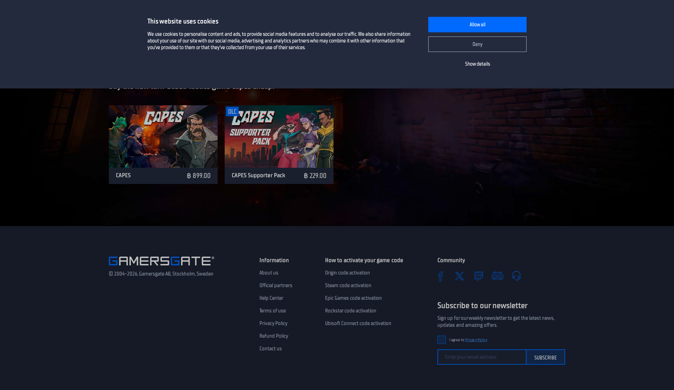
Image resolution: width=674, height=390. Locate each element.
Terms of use (272, 310)
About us (268, 272)
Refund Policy (273, 335)
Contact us (270, 348)
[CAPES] (163, 136)
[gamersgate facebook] (440, 275)
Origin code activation (347, 272)
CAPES (123, 175)
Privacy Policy (273, 323)
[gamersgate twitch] (478, 275)
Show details (477, 64)
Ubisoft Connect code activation (358, 323)
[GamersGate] (161, 266)
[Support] (516, 275)
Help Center (271, 298)
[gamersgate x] (459, 275)
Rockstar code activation (350, 310)
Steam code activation (348, 285)
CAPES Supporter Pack (258, 175)
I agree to (468, 340)
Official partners (275, 285)
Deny (478, 44)
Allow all (477, 24)
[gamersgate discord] (497, 276)
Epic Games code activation (353, 298)
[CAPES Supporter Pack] (279, 136)
